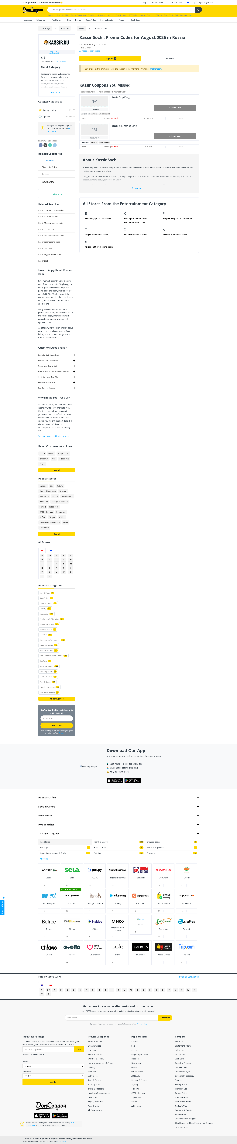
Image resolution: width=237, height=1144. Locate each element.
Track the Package (183, 1063)
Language (26, 1071)
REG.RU (134, 1050)
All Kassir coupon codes (89, 51)
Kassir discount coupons (49, 216)
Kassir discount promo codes (51, 210)
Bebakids (135, 1058)
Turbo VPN (136, 1088)
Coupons (110, 58)
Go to (49, 880)
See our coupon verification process (54, 436)
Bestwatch (136, 1063)
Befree (134, 1101)
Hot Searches (181, 1067)
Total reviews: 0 (60, 62)
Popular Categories (189, 976)
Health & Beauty (95, 1041)
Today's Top (91, 20)
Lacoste (134, 1041)
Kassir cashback (45, 248)
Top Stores (56, 20)
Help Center (180, 1050)
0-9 (49, 555)
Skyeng (134, 1084)
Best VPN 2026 (181, 1127)
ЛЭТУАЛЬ (135, 1076)
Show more (137, 188)
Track (78, 1049)
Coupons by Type (182, 1071)
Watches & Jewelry (96, 1058)
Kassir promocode (46, 229)
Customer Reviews (183, 1046)
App (144, 2)
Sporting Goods (94, 1084)
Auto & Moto (93, 1106)
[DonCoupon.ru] (32, 10)
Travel (122, 20)
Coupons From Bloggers (185, 1118)
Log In (200, 2)
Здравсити (136, 1097)
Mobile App (180, 1054)
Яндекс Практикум (139, 1054)
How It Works (2, 907)
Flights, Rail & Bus (96, 1101)
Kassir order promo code (49, 242)
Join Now (209, 2)
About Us (179, 1041)
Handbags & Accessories (99, 1093)
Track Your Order (176, 2)
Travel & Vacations (96, 1088)
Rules (84, 118)
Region (25, 1061)
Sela (133, 1046)
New (69, 20)
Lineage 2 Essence (139, 1080)
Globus (134, 1067)
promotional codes (98, 218)
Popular (78, 20)
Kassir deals (43, 261)
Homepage (27, 20)
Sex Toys (92, 1050)
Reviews (170, 58)
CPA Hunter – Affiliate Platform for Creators (194, 1123)
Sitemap (178, 1080)
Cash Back (135, 20)
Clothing (91, 1067)
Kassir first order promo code (51, 235)
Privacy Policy (64, 733)
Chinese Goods (94, 1046)
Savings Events (106, 20)
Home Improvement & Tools (100, 1063)
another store (156, 69)
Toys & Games (94, 1080)
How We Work (157, 2)
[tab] (42, 550)
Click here (61, 1141)
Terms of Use (181, 1088)
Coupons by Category (184, 1076)
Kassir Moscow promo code (50, 223)
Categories (41, 20)
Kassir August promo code (49, 254)
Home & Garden (95, 1054)
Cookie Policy (181, 1093)
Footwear (92, 1071)
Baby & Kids (93, 1076)
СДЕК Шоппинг (138, 1093)
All (42, 555)
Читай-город (137, 1071)
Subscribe (57, 725)
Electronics (92, 1097)
